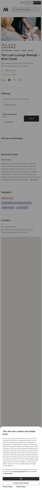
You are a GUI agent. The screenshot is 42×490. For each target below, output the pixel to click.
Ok (21, 478)
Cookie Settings (21, 483)
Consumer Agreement (19, 471)
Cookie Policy (21, 486)
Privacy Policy (9, 473)
